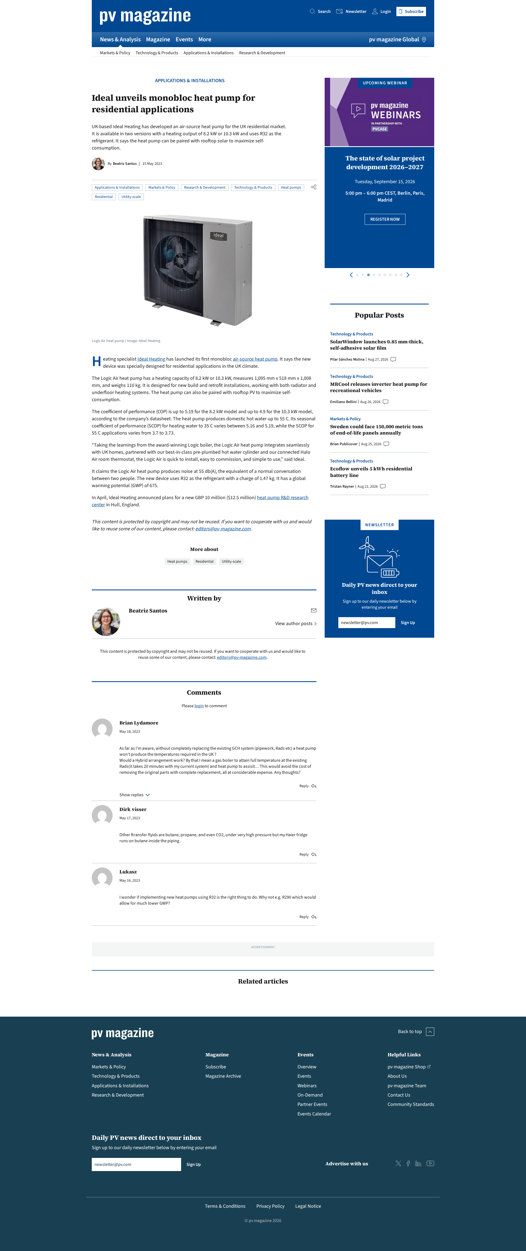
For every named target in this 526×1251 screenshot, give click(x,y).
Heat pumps (291, 187)
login (199, 706)
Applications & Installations (209, 53)
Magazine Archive (223, 1076)
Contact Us (399, 1095)
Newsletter (356, 11)
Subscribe (215, 1066)
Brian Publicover (344, 444)
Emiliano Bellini (343, 402)
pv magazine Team (407, 1085)
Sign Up (408, 623)
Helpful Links (404, 1054)
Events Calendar (314, 1114)
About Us (397, 1076)
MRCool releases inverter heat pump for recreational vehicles (378, 387)
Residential (104, 197)
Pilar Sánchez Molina (347, 359)
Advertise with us (346, 1163)
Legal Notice (308, 1206)
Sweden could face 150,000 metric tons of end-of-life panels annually (376, 429)
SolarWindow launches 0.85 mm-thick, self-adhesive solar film (377, 344)
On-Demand (310, 1095)
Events (184, 39)
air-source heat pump (255, 359)
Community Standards (411, 1104)
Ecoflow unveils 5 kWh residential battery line (371, 471)
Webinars (307, 1085)
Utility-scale (131, 197)
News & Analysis (120, 39)
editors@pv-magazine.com (223, 528)
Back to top (410, 1031)
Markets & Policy (115, 53)
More (204, 39)
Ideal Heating (151, 359)
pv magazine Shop (407, 1067)
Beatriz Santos (125, 163)
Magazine (158, 39)
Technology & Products (157, 53)
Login (386, 11)
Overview (307, 1066)
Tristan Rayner (342, 486)
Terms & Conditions (225, 1206)
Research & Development (262, 53)
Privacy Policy (270, 1206)
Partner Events (312, 1104)
